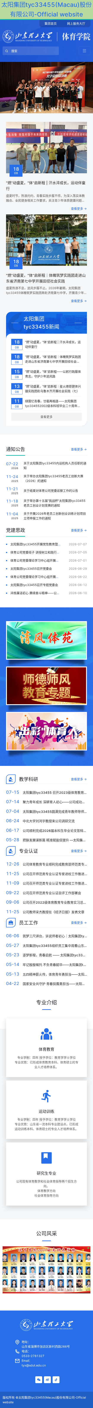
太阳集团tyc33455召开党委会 (31, 568)
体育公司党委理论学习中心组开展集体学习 (39, 576)
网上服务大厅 (76, 23)
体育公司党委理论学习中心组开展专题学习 (39, 560)
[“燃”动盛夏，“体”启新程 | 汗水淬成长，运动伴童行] (46, 147)
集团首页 (51, 23)
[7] (46, 87)
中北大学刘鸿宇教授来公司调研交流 (49, 821)
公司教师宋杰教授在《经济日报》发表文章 (53, 912)
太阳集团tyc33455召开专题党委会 (34, 585)
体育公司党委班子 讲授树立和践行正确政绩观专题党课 (47, 552)
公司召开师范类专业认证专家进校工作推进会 (55, 874)
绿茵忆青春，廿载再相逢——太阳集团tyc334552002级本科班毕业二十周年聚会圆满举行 (52, 405)
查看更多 (77, 208)
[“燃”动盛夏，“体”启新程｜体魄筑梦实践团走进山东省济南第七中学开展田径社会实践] (46, 240)
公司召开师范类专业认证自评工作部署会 (52, 893)
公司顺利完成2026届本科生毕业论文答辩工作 (56, 831)
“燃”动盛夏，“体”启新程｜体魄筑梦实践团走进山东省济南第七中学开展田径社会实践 (53, 361)
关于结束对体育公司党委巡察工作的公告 (51, 490)
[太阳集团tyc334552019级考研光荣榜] (46, 1269)
